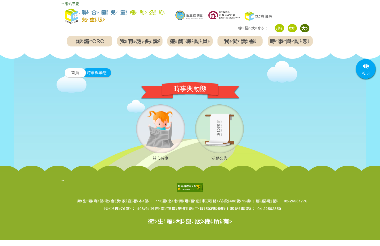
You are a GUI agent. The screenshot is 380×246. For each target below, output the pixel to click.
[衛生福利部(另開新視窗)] (189, 15)
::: (62, 4)
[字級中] (292, 28)
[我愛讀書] (240, 41)
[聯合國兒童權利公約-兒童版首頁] (115, 16)
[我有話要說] (140, 41)
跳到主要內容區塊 (14, 3)
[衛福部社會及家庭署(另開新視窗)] (224, 15)
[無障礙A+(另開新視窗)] (190, 187)
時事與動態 (97, 72)
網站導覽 (72, 4)
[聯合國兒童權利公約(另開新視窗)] (259, 16)
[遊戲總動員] (190, 41)
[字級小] (279, 28)
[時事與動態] (290, 41)
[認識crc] (90, 41)
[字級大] (304, 28)
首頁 (75, 72)
